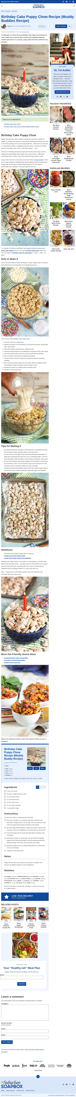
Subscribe (21, 983)
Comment (5, 1004)
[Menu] (1, 6)
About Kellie (10, 1090)
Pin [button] (36, 768)
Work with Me (30, 1090)
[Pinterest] (73, 1)
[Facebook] (66, 1)
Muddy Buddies (39, 160)
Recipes (8, 11)
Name (3, 1029)
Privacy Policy (51, 1095)
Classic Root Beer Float (31, 925)
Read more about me (62, 92)
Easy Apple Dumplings (19, 925)
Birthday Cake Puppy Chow (12, 124)
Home (3, 11)
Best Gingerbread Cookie (68, 158)
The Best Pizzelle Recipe (56, 127)
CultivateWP (72, 1095)
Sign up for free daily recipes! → (10, 1)
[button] (39, 25)
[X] (70, 1)
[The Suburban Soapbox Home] (39, 6)
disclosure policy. (25, 31)
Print (42, 768)
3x (44, 787)
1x (37, 787)
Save (29, 768)
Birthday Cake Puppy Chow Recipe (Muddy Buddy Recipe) (21, 126)
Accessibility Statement (59, 1095)
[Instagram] (63, 1)
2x (40, 787)
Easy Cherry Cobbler (44, 925)
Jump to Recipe (61, 26)
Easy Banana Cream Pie (6, 925)
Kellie (10, 26)
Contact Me (20, 1090)
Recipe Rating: (6, 1023)
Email (2, 975)
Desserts (15, 11)
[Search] (74, 6)
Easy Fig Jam (69, 249)
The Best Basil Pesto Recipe (56, 223)
